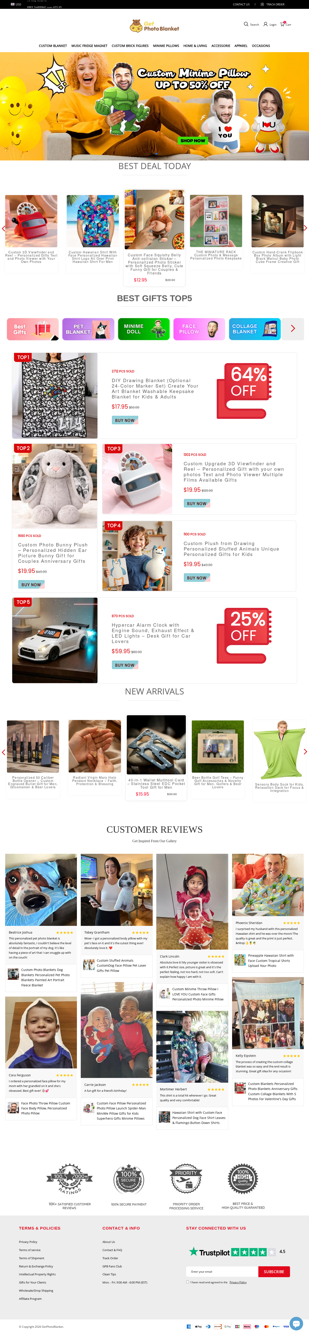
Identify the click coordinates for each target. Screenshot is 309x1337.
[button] (145, 154)
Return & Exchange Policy (36, 1266)
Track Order (275, 4)
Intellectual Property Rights (37, 1274)
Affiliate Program (30, 1299)
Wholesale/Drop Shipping (36, 1290)
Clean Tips (109, 1274)
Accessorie (221, 46)
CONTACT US (241, 4)
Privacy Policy (28, 1242)
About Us (108, 1242)
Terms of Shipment (31, 1258)
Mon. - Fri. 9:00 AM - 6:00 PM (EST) (124, 1282)
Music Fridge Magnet (89, 46)
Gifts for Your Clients (32, 1282)
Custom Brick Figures (130, 46)
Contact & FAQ (112, 1250)
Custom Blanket (53, 46)
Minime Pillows (166, 46)
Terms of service (29, 1250)
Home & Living (195, 46)
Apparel (241, 46)
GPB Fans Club (112, 1266)
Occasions (261, 46)
